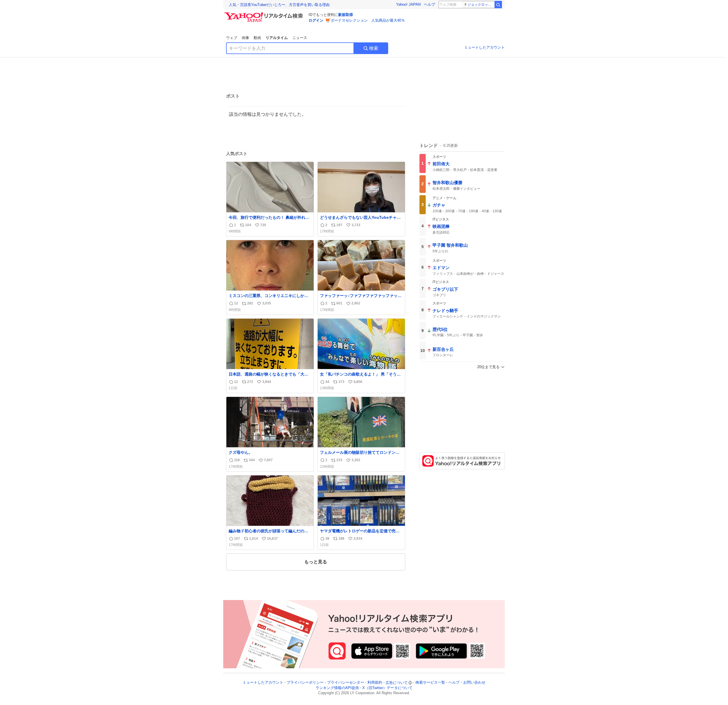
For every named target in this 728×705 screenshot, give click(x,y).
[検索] (498, 4)
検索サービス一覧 (430, 683)
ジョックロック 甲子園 (481, 5)
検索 (373, 48)
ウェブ (231, 38)
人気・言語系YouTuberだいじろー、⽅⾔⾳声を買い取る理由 (279, 5)
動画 (257, 38)
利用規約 (374, 683)
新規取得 (345, 15)
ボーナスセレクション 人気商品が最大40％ (368, 20)
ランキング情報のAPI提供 (337, 688)
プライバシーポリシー (305, 683)
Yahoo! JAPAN (408, 4)
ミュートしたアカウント (484, 47)
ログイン (316, 20)
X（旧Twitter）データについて (387, 688)
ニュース (299, 38)
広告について (397, 683)
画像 (245, 38)
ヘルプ (429, 4)
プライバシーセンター (345, 683)
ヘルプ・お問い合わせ (466, 683)
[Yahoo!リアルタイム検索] (264, 14)
